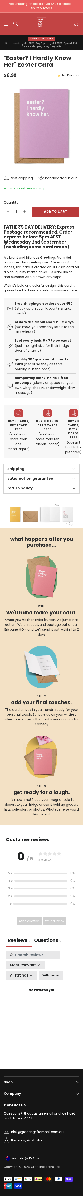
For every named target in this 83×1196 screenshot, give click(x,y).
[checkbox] (51, 975)
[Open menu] (6, 23)
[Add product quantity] (25, 212)
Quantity (11, 202)
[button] (41, 873)
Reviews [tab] (19, 940)
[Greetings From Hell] (41, 23)
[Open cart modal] (75, 23)
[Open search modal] (15, 23)
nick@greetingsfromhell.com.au (37, 1132)
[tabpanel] (41, 996)
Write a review (54, 921)
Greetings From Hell (45, 1167)
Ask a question (29, 921)
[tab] (47, 941)
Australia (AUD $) (23, 1158)
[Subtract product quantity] (8, 212)
